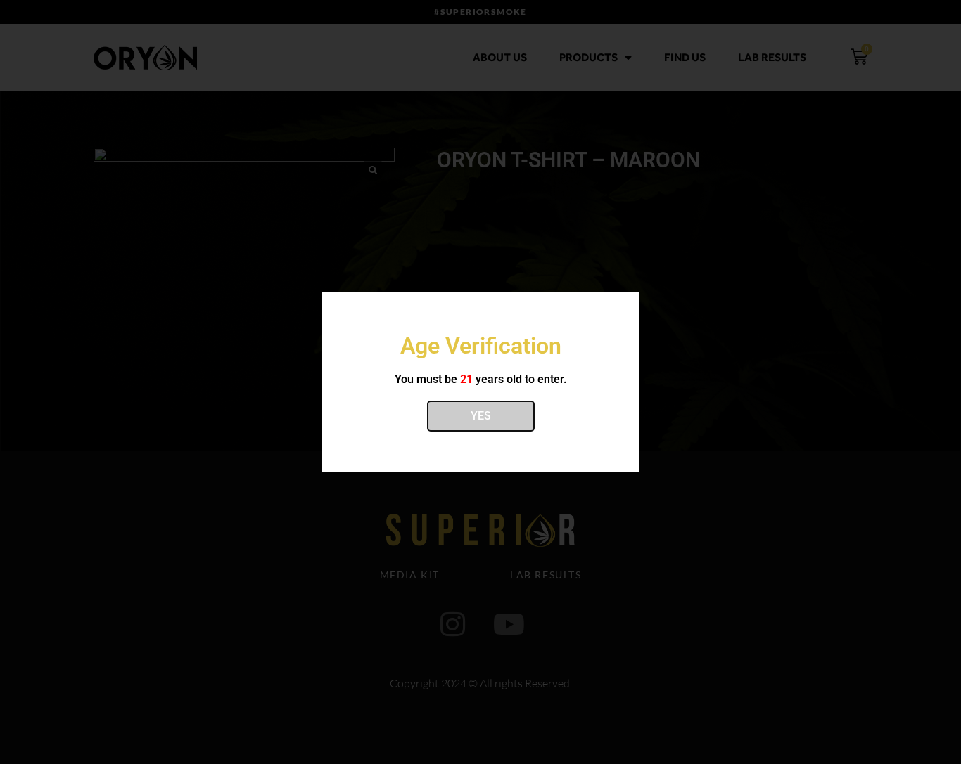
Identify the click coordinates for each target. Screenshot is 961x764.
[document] (480, 382)
